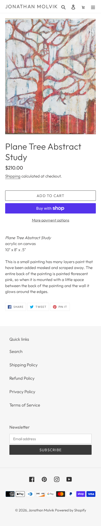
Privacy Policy (22, 391)
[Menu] (93, 6)
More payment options (50, 220)
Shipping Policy (23, 365)
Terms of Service (24, 405)
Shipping (12, 176)
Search (16, 351)
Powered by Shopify (70, 510)
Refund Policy (22, 378)
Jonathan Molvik (31, 6)
